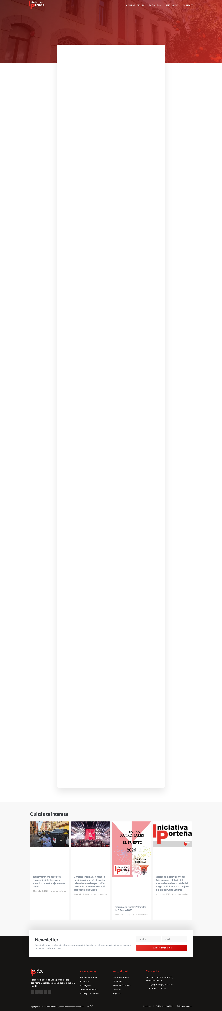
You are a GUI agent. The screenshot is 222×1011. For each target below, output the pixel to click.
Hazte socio (171, 5)
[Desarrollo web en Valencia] (90, 1006)
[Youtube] (45, 992)
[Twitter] (41, 992)
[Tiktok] (49, 992)
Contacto (188, 5)
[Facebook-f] (32, 992)
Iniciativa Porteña (134, 5)
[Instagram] (37, 992)
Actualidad (155, 5)
